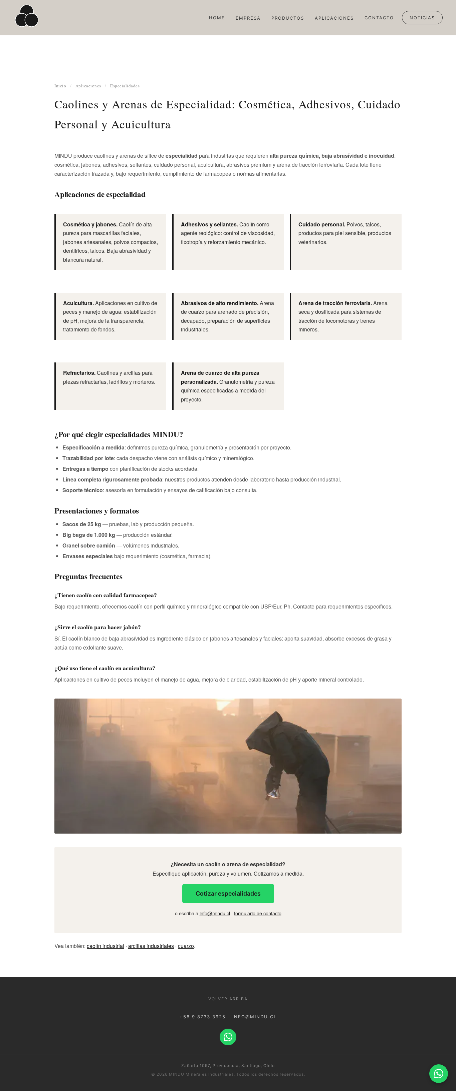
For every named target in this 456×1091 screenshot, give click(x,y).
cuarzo (186, 946)
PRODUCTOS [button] (287, 18)
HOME (217, 17)
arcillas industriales (151, 946)
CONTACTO (379, 17)
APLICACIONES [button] (334, 18)
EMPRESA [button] (248, 18)
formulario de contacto (257, 913)
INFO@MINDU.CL (254, 1016)
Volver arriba (228, 998)
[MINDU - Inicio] (26, 17)
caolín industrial (105, 946)
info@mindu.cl (215, 913)
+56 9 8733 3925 (203, 1016)
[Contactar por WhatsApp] (438, 1073)
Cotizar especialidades (228, 893)
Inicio (60, 86)
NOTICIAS (422, 17)
